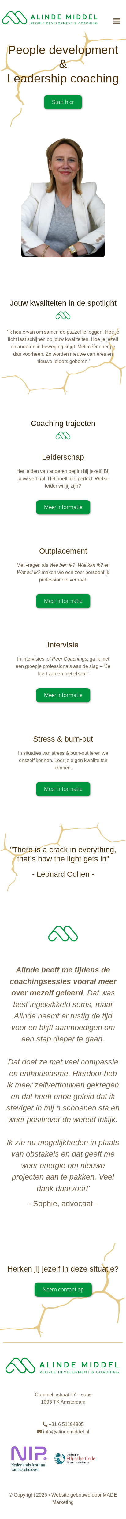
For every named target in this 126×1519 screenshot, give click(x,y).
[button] (117, 20)
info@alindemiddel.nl (65, 1431)
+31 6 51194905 (65, 1424)
